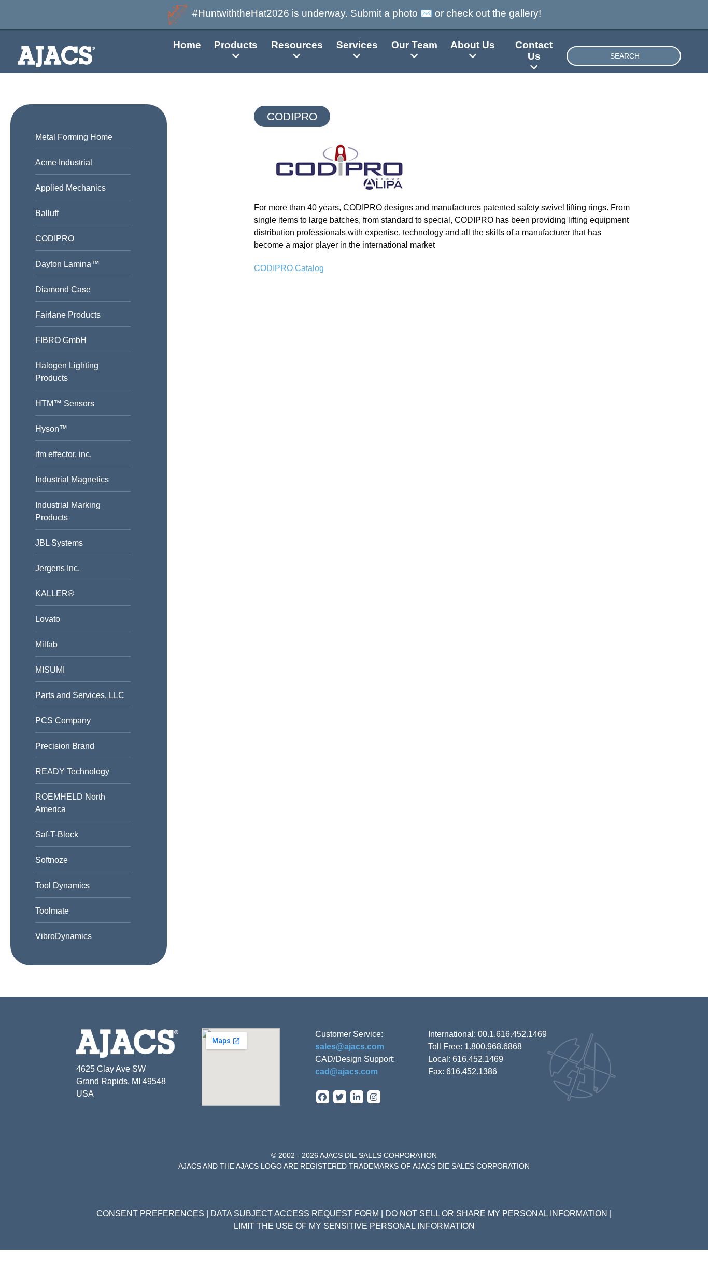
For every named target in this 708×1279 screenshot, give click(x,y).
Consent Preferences (150, 1213)
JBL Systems (59, 542)
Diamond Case (63, 289)
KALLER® (54, 593)
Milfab (46, 644)
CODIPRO (54, 238)
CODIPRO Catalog (289, 268)
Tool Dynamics (62, 885)
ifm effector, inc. (63, 454)
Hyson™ (51, 428)
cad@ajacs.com (346, 1071)
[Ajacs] (71, 56)
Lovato (47, 619)
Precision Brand (64, 746)
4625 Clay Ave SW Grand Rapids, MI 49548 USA (121, 1081)
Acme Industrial (63, 162)
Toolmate (52, 910)
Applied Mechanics (70, 187)
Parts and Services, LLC (79, 695)
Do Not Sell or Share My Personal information (496, 1213)
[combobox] (624, 56)
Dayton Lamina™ (67, 264)
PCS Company (63, 720)
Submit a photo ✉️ (391, 13)
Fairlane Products (68, 314)
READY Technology (72, 771)
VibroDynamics (63, 936)
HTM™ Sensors (64, 403)
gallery (524, 13)
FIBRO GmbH (61, 340)
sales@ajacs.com (349, 1046)
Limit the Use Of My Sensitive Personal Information (354, 1225)
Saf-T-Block (56, 834)
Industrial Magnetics (72, 479)
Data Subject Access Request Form (294, 1213)
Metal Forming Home (73, 137)
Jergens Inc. (57, 568)
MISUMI (50, 669)
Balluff (47, 213)
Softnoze (51, 860)
